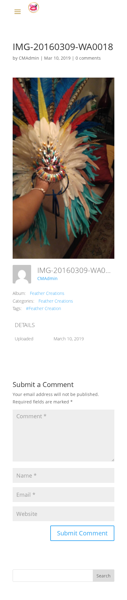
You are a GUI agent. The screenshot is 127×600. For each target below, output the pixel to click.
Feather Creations (47, 293)
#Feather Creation (43, 308)
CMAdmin (29, 58)
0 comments (88, 58)
